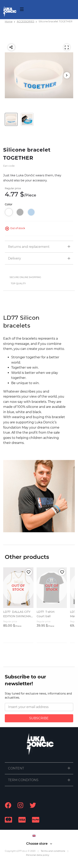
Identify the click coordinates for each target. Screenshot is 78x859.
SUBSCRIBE (39, 718)
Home (8, 21)
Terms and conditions (53, 851)
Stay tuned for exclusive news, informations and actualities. (38, 695)
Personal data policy (37, 855)
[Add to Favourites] (28, 572)
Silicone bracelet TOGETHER (55, 21)
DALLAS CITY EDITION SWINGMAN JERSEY (18, 616)
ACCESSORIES (25, 21)
